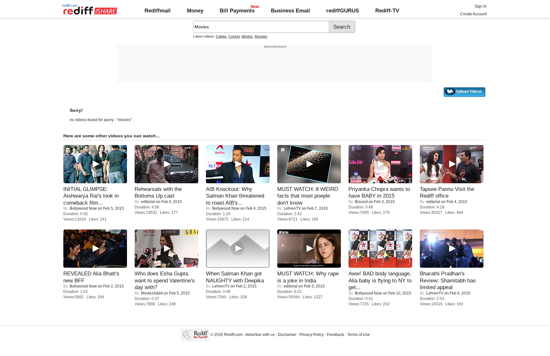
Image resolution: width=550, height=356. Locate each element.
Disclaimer (287, 334)
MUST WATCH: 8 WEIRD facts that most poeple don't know (307, 196)
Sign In (481, 6)
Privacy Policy (312, 334)
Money (195, 10)
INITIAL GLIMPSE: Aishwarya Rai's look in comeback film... (91, 196)
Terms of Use (358, 334)
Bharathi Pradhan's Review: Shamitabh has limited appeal (448, 280)
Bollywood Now (83, 208)
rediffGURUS (342, 10)
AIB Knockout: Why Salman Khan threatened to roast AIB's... (235, 196)
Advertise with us (260, 334)
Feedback (335, 334)
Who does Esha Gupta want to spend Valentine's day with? (165, 280)
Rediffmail (158, 10)
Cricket (234, 36)
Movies (247, 36)
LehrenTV (292, 208)
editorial (148, 202)
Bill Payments (237, 10)
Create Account (473, 14)
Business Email (290, 10)
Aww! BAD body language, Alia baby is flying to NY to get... (380, 280)
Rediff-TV (387, 10)
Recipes (261, 36)
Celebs (221, 36)
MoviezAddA (152, 293)
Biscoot (361, 202)
